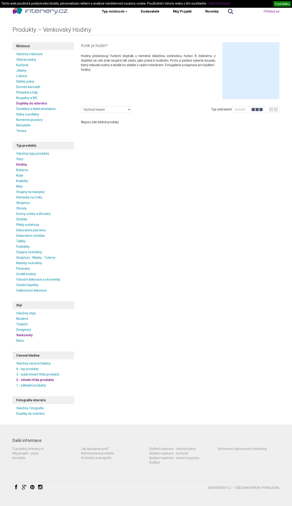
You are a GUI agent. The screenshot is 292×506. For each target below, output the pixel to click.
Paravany (23, 268)
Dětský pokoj (25, 81)
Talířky (21, 241)
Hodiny (21, 164)
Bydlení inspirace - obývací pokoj (172, 449)
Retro (20, 340)
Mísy (19, 186)
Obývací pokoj (26, 59)
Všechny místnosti (29, 54)
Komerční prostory (29, 120)
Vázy (19, 159)
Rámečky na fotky (29, 197)
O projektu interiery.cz (28, 449)
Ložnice (21, 76)
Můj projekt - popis (26, 453)
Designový (23, 329)
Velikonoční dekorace (31, 290)
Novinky (212, 11)
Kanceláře (23, 125)
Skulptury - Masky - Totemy (35, 257)
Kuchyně (22, 65)
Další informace (219, 3)
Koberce (22, 170)
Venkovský (24, 335)
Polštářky (23, 246)
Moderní (22, 319)
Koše (19, 175)
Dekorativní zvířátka (30, 235)
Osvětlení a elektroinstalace (36, 109)
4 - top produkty (27, 369)
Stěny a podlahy (27, 114)
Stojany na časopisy (30, 192)
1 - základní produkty (31, 385)
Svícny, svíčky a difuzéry (33, 214)
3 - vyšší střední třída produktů (37, 374)
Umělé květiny (26, 274)
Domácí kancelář (28, 87)
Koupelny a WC (26, 98)
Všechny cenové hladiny (33, 363)
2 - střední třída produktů (35, 380)
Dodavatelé (150, 11)
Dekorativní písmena (31, 230)
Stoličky (21, 219)
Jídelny (21, 70)
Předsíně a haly (27, 92)
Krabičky (22, 181)
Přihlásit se (271, 11)
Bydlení (154, 462)
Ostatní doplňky (27, 285)
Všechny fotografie (30, 408)
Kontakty (19, 458)
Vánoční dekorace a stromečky (38, 279)
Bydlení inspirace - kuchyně (168, 453)
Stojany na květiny (29, 252)
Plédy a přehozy (27, 225)
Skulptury (23, 203)
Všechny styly (26, 313)
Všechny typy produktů (32, 153)
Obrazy (21, 208)
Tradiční (22, 324)
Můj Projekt (182, 11)
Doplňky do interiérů (31, 103)
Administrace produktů (97, 453)
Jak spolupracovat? (95, 449)
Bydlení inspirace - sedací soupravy (174, 458)
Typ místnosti (113, 11)
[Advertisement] (250, 70)
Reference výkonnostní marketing (242, 449)
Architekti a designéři (96, 458)
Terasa (21, 131)
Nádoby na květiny (29, 263)
